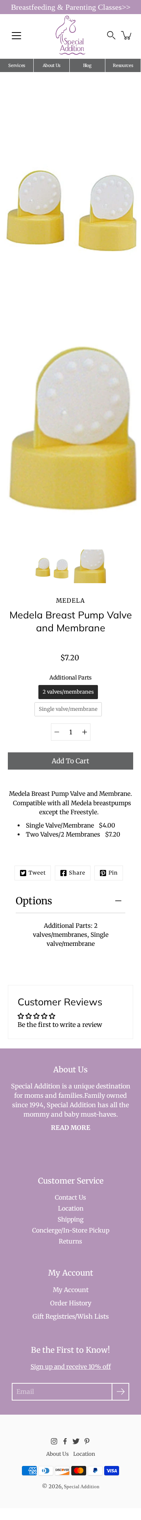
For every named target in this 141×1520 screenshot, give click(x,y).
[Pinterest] (86, 1441)
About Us (52, 65)
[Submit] (120, 1392)
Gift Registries (54, 1316)
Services (16, 65)
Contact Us (70, 1197)
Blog (87, 65)
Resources (123, 65)
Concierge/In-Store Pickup (70, 1230)
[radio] (68, 692)
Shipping (70, 1219)
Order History (70, 1303)
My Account (71, 1290)
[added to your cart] (127, 35)
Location (70, 1208)
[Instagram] (54, 1441)
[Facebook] (65, 1441)
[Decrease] (57, 732)
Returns (70, 1241)
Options (34, 901)
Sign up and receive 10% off (71, 1366)
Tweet (37, 872)
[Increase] (84, 732)
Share (77, 872)
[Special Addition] (70, 35)
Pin (113, 872)
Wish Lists (93, 1316)
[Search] (111, 35)
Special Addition (81, 1486)
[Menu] (16, 35)
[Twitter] (76, 1441)
